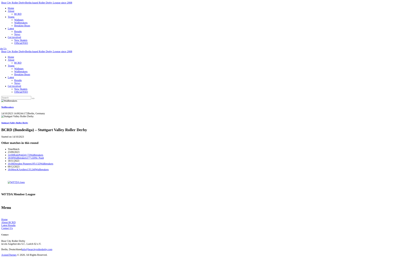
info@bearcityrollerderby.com (37, 249)
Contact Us (7, 228)
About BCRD (8, 222)
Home (4, 219)
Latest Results (8, 225)
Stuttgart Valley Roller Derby (14, 123)
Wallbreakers (7, 107)
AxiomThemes (8, 255)
